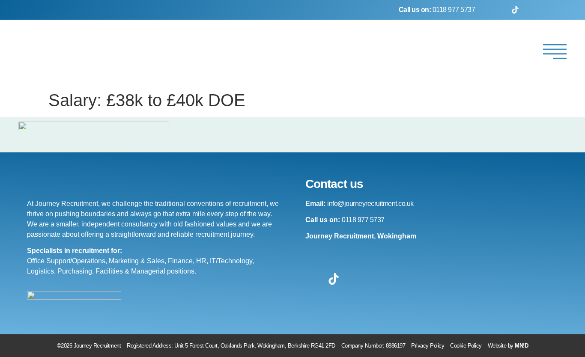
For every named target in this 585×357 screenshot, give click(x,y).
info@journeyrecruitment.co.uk (370, 203)
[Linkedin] (559, 10)
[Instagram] (537, 10)
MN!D (521, 345)
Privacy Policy (427, 345)
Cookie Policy (466, 345)
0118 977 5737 (437, 9)
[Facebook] (493, 10)
